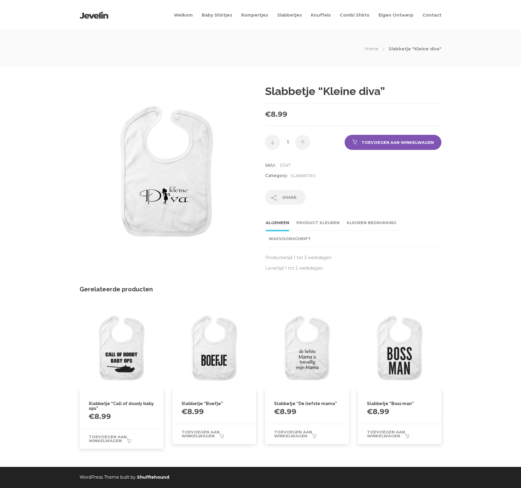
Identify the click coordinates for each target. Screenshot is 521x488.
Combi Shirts (354, 15)
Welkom (183, 15)
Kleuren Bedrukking (371, 222)
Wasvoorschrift (290, 238)
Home (371, 49)
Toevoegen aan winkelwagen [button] (108, 438)
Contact (431, 15)
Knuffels (321, 15)
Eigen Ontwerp (395, 15)
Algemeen (277, 222)
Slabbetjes (289, 15)
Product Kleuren (317, 222)
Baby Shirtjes (217, 15)
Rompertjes (254, 15)
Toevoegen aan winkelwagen (398, 142)
